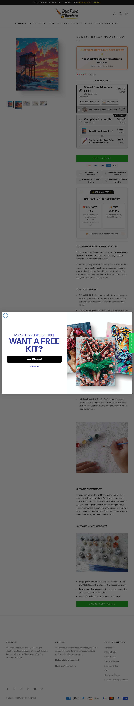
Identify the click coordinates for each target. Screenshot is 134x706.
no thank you (34, 366)
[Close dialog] (5, 315)
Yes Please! (34, 359)
